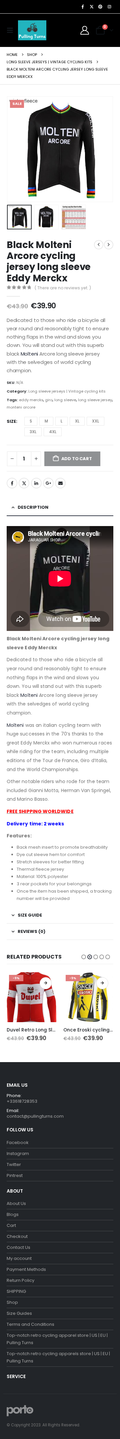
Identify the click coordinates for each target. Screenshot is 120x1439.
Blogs (13, 1214)
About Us (16, 1203)
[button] (12, 30)
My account (19, 1258)
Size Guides (19, 1313)
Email (60, 483)
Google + (48, 483)
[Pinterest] (100, 7)
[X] (92, 7)
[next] (108, 244)
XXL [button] (95, 421)
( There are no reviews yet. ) (63, 288)
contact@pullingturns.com (35, 1116)
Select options (46, 983)
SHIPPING (16, 1291)
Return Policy (20, 1280)
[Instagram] (109, 7)
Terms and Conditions (30, 1324)
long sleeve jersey (95, 400)
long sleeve (65, 400)
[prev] (98, 244)
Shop (12, 1302)
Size (11, 421)
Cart (11, 1225)
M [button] (46, 421)
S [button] (31, 421)
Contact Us (18, 1247)
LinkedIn (36, 483)
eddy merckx (31, 400)
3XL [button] (33, 431)
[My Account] (85, 30)
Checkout (17, 1236)
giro (48, 400)
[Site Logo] (32, 30)
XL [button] (77, 421)
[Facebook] (83, 7)
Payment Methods (26, 1269)
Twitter (24, 483)
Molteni (30, 353)
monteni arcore (21, 407)
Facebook (12, 483)
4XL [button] (52, 431)
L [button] (61, 421)
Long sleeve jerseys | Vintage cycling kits (67, 391)
